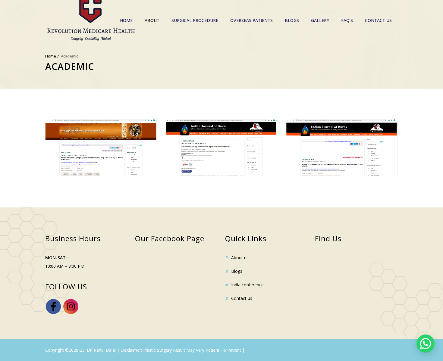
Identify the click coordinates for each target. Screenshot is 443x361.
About (152, 20)
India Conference (247, 285)
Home (126, 20)
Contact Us (378, 20)
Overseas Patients (251, 20)
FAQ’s (347, 20)
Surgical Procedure (194, 20)
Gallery (320, 20)
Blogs (292, 20)
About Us (240, 257)
